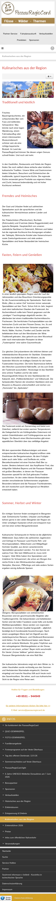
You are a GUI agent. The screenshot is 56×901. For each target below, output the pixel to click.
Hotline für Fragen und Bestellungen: (28, 689)
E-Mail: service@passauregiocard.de (28, 710)
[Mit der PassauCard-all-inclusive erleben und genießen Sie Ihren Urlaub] (28, 13)
